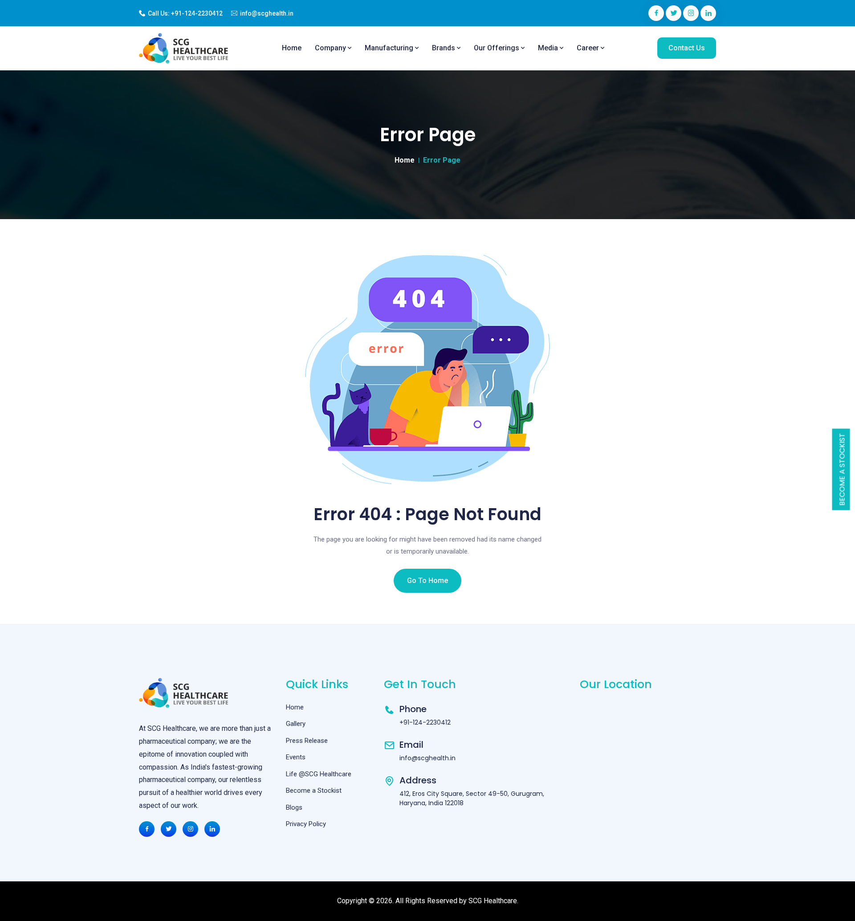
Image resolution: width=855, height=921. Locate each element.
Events (295, 757)
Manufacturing (390, 48)
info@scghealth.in (266, 13)
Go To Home (427, 580)
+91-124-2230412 (197, 13)
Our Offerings (497, 48)
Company (331, 48)
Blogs (294, 807)
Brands (444, 48)
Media (549, 48)
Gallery (295, 724)
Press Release (307, 741)
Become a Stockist (842, 469)
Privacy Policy (306, 824)
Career (589, 48)
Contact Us (686, 48)
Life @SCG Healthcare (318, 774)
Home (291, 48)
